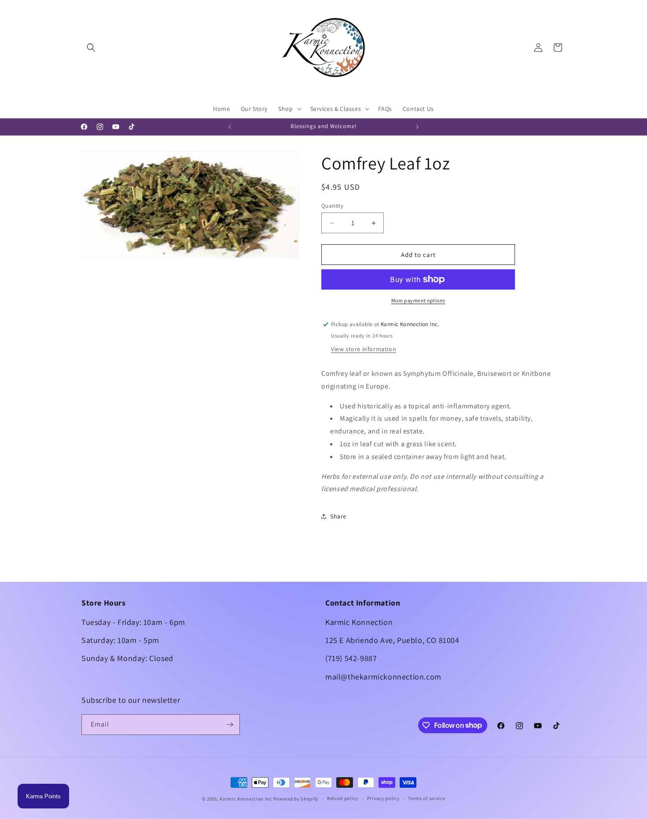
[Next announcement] (417, 126)
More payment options (418, 300)
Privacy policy (383, 798)
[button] (91, 47)
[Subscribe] (229, 724)
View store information (363, 349)
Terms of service (426, 798)
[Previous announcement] (229, 126)
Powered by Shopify (296, 799)
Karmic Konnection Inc (246, 799)
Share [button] (338, 516)
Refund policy (342, 798)
